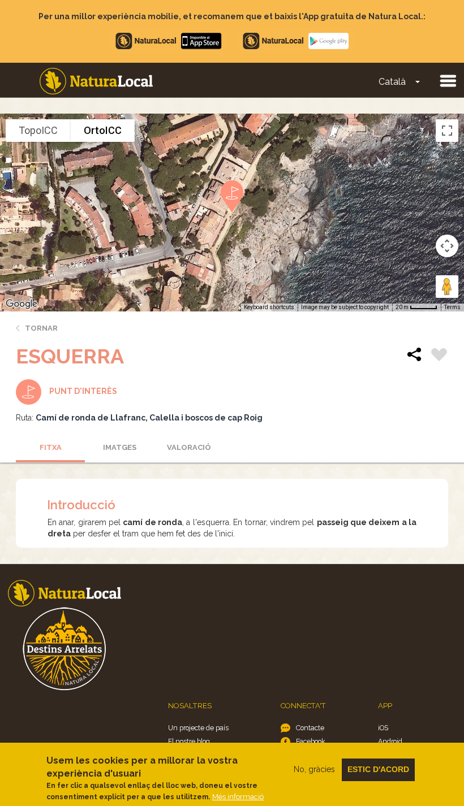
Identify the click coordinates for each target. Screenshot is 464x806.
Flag (439, 356)
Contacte (310, 727)
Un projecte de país (198, 727)
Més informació (238, 796)
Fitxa (51, 447)
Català (392, 81)
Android (390, 741)
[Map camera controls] (447, 246)
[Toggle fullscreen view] (447, 130)
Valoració (189, 447)
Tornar (41, 328)
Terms (452, 307)
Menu (447, 80)
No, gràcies (314, 769)
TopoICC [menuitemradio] (38, 130)
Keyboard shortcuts (269, 307)
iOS (383, 727)
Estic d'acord (378, 769)
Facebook (310, 741)
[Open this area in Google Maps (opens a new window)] (21, 304)
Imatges (119, 447)
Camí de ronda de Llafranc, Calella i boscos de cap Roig (149, 417)
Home (96, 81)
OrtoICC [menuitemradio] (103, 130)
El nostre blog (189, 741)
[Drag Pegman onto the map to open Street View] (447, 286)
